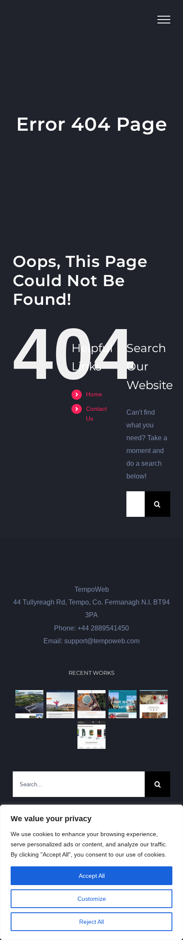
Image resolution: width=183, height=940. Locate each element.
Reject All (91, 921)
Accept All (92, 875)
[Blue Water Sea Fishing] (122, 704)
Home (94, 394)
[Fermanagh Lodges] (29, 704)
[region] (91, 872)
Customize (91, 898)
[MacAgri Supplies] (91, 734)
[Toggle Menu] (163, 19)
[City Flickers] (60, 704)
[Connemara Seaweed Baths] (91, 704)
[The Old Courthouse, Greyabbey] (154, 704)
